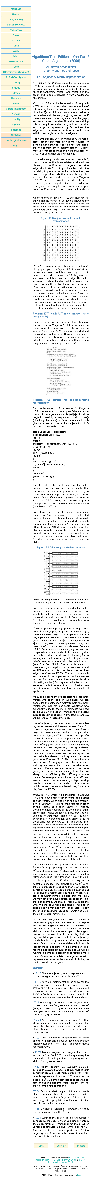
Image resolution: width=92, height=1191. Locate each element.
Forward (81, 1146)
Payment (16, 124)
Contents (61, 1146)
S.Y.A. (79, 1175)
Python (16, 66)
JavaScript (16, 82)
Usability (16, 119)
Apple (16, 51)
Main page (16, 9)
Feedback (16, 130)
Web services (16, 30)
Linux (16, 45)
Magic (16, 145)
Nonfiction (16, 135)
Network (16, 114)
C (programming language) (16, 72)
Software (16, 93)
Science (16, 14)
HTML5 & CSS (16, 61)
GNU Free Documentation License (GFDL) (67, 1161)
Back (41, 1146)
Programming (16, 19)
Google (16, 35)
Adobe (16, 56)
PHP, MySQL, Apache (16, 77)
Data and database (16, 24)
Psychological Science (16, 140)
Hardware (16, 98)
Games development (16, 109)
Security (16, 87)
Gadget (16, 103)
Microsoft (16, 40)
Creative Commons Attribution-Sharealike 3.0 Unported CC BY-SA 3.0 (59, 1158)
